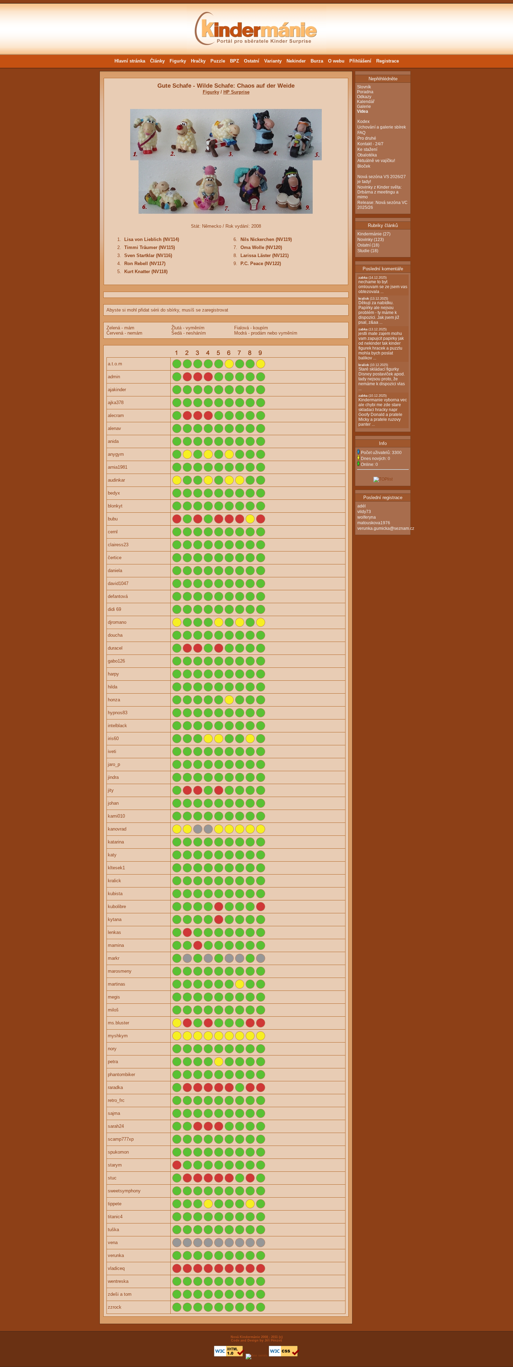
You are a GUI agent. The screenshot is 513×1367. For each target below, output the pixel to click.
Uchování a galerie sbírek (381, 127)
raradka (115, 1087)
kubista (115, 893)
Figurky (178, 61)
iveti (112, 751)
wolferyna (366, 517)
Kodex (363, 121)
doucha (115, 635)
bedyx (114, 493)
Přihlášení (360, 61)
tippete (114, 1203)
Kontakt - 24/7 (370, 143)
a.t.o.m (115, 363)
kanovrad (117, 829)
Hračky (198, 61)
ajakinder (117, 389)
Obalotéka (367, 155)
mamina (116, 945)
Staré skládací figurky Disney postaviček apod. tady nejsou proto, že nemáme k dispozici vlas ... (381, 377)
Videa (362, 111)
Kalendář (365, 101)
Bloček (363, 166)
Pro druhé (366, 138)
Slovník (364, 87)
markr (113, 958)
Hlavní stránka (129, 61)
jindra (113, 777)
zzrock (114, 1307)
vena (113, 1242)
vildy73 (364, 511)
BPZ (234, 61)
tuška (113, 1229)
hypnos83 (117, 712)
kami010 (116, 816)
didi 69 (114, 609)
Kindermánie (369, 234)
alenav (114, 428)
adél (361, 506)
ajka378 (116, 402)
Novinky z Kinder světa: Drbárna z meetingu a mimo (379, 192)
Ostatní (251, 61)
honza (114, 699)
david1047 (118, 583)
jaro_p (114, 764)
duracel (115, 648)
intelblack (117, 725)
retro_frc (116, 1100)
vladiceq (116, 1268)
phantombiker (121, 1074)
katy (112, 854)
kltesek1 (116, 867)
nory (112, 1048)
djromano (117, 622)
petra (113, 1061)
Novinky (365, 239)
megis (114, 997)
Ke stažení (367, 149)
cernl (113, 531)
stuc (112, 1177)
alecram (116, 415)
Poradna (365, 91)
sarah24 (116, 1126)
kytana (114, 919)
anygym (116, 454)
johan (113, 803)
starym (115, 1165)
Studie (363, 250)
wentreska (118, 1281)
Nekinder (296, 61)
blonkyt (115, 506)
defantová (118, 596)
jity (111, 790)
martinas (116, 984)
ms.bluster (118, 1022)
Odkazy (364, 96)
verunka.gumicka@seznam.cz (385, 528)
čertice (114, 557)
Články (157, 61)
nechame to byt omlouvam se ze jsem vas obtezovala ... (382, 285)
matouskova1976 (373, 522)
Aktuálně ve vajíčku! (376, 160)
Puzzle (217, 61)
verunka (116, 1255)
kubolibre (117, 906)
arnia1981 (117, 467)
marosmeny (120, 971)
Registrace (387, 61)
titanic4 (115, 1216)
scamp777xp (121, 1139)
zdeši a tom (120, 1294)
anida (113, 441)
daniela (115, 570)
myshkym (118, 1035)
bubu (113, 518)
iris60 (113, 738)
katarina (116, 842)
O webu (336, 61)
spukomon (118, 1152)
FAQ (361, 132)
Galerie (364, 106)
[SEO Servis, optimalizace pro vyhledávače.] (257, 1355)
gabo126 (116, 661)
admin (114, 376)
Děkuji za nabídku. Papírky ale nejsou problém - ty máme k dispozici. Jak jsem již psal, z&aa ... (378, 311)
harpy (113, 674)
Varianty (273, 61)
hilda (112, 686)
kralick (114, 880)
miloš (113, 1010)
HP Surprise (236, 92)
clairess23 (118, 544)
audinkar (116, 480)
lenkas (114, 932)
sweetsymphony (124, 1190)
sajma (114, 1113)
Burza (317, 61)
